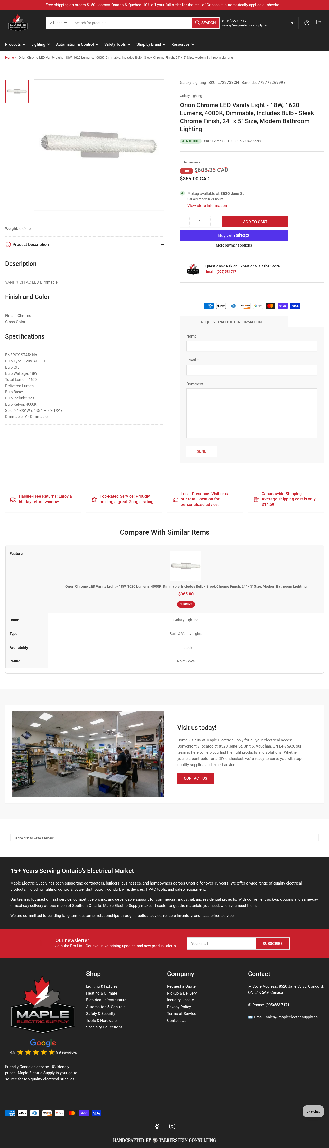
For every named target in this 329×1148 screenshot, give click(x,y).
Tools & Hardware (101, 1020)
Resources (180, 44)
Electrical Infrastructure (106, 1000)
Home (9, 57)
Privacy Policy (179, 1007)
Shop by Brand (148, 44)
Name (191, 336)
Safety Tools (115, 44)
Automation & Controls (106, 1007)
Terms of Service (181, 1013)
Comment (194, 384)
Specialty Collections (104, 1027)
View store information (207, 205)
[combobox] (145, 23)
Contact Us (195, 778)
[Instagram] (172, 1126)
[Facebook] (157, 1126)
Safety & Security (100, 1013)
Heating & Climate (101, 993)
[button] (181, 162)
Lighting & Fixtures (102, 986)
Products (13, 44)
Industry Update (180, 1000)
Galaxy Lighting (193, 82)
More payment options (234, 245)
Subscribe (272, 943)
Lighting (38, 44)
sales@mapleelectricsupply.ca (292, 1017)
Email (209, 272)
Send (202, 451)
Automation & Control (75, 44)
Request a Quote (181, 986)
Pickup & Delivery (182, 993)
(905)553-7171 (227, 272)
